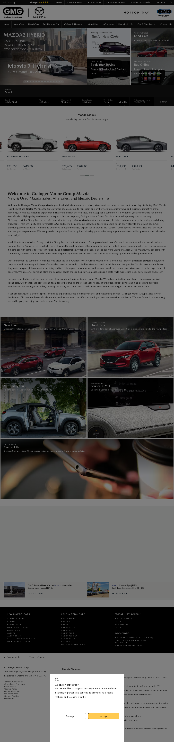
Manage (70, 716)
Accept (104, 716)
